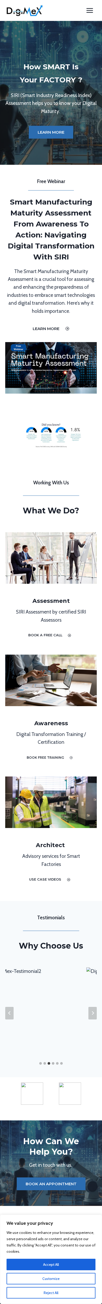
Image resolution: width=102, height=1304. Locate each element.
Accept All (51, 1264)
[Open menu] (89, 10)
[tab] (40, 1063)
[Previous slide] (9, 1013)
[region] (51, 1259)
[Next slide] (92, 1013)
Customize (51, 1278)
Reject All (51, 1292)
